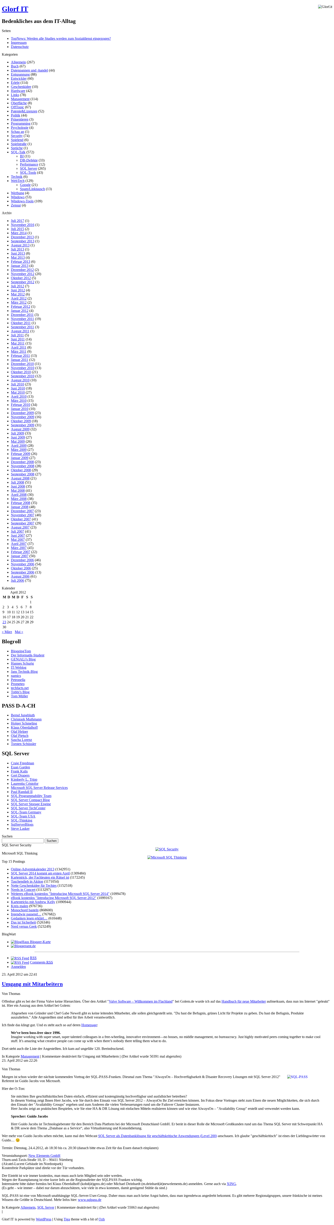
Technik (16, 177)
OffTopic (17, 107)
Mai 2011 (18, 343)
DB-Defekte (29, 160)
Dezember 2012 (22, 270)
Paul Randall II (21, 792)
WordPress (43, 1219)
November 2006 (22, 564)
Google (25, 185)
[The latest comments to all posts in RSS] (20, 962)
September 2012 (22, 282)
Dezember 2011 (22, 315)
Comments (41, 962)
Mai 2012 (18, 294)
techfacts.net (20, 688)
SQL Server (28, 168)
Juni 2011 (18, 339)
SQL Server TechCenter (28, 808)
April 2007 (19, 544)
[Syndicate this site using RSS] (20, 958)
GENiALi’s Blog (23, 659)
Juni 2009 (18, 437)
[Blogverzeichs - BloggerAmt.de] (23, 946)
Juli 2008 (17, 482)
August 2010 (20, 380)
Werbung (17, 193)
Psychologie (19, 127)
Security (17, 136)
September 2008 (22, 474)
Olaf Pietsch (19, 736)
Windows (18, 197)
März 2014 (19, 233)
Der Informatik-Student (27, 655)
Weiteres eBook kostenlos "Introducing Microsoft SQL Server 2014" (60, 894)
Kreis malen (19, 906)
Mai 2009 (18, 441)
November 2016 (22, 225)
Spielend (17, 140)
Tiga (67, 1219)
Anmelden (18, 967)
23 (4, 622)
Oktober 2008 (21, 470)
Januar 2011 (19, 360)
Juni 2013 (18, 253)
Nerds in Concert (23, 890)
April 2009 (19, 445)
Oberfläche (19, 103)
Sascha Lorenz (21, 740)
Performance (29, 164)
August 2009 (20, 429)
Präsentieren (19, 119)
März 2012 (19, 302)
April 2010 (19, 396)
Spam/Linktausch (32, 189)
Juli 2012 (17, 286)
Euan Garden (20, 767)
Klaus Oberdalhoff (24, 727)
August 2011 (20, 331)
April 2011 (18, 347)
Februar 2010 (20, 405)
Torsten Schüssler (23, 744)
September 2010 (22, 376)
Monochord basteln (25, 910)
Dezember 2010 (22, 364)
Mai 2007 (18, 540)
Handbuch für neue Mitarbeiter (244, 1001)
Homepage (89, 1025)
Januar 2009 (19, 458)
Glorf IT (15, 9)
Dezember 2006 (22, 560)
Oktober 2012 (21, 278)
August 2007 (20, 527)
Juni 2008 (18, 486)
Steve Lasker (20, 828)
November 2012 (22, 274)
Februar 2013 (20, 261)
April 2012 (19, 298)
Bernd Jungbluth (23, 715)
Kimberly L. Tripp (24, 779)
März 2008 (19, 499)
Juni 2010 (18, 388)
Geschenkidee (21, 87)
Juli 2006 (17, 580)
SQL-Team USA (23, 816)
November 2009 (22, 417)
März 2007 (19, 548)
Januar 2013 (19, 266)
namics (16, 676)
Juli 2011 (17, 335)
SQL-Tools (28, 172)
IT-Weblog (18, 667)
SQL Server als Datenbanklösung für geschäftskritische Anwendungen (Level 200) (157, 1136)
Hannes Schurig (22, 663)
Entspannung (20, 74)
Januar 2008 (19, 507)
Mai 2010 (18, 392)
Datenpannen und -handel (29, 70)
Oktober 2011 (21, 323)
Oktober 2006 (21, 568)
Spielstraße (19, 144)
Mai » (19, 632)
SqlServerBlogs (22, 824)
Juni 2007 (18, 535)
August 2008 (20, 478)
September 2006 (22, 572)
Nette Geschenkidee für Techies (34, 885)
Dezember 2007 (22, 511)
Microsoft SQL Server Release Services (39, 788)
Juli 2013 (17, 249)
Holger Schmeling (24, 723)
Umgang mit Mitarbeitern (32, 984)
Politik (15, 115)
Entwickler (19, 78)
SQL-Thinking (21, 820)
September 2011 (22, 327)
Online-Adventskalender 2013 (32, 869)
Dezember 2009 (22, 413)
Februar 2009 (20, 454)
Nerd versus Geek (24, 926)
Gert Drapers (20, 775)
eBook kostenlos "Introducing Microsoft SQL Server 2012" (53, 898)
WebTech (18, 181)
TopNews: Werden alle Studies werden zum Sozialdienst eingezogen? (61, 38)
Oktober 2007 (21, 519)
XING (231, 1184)
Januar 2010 (19, 409)
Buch (15, 66)
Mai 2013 (18, 257)
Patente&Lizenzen (24, 111)
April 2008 (19, 495)
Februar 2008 (20, 503)
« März (7, 632)
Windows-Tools (22, 201)
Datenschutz (20, 47)
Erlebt (15, 82)
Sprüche (17, 148)
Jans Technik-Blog (24, 671)
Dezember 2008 (22, 462)
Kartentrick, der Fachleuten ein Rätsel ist (40, 877)
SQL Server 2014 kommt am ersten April (40, 873)
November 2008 (22, 466)
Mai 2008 (18, 490)
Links (15, 95)
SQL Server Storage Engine (31, 804)
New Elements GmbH (44, 1156)
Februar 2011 (20, 356)
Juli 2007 (17, 531)
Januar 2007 (19, 556)
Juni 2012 (18, 290)
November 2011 (22, 319)
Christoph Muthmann (26, 719)
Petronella (18, 680)
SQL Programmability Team (31, 796)
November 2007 (22, 515)
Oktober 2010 (21, 372)
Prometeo (18, 684)
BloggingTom (21, 651)
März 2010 (19, 401)
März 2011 (18, 351)
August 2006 (20, 576)
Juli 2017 (17, 221)
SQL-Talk (18, 152)
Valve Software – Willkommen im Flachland (140, 1001)
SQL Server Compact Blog (30, 800)
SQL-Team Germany (26, 812)
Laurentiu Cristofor (24, 783)
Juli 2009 (17, 433)
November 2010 (22, 368)
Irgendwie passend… (26, 914)
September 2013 (22, 241)
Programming (20, 123)
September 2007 (22, 523)
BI (22, 156)
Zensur (16, 205)
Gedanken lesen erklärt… (29, 918)
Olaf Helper (19, 731)
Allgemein (18, 62)
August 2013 (20, 245)
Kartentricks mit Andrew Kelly (33, 902)
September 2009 (22, 425)
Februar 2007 (20, 552)
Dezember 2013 (22, 237)
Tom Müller (19, 696)
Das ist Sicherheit (23, 922)
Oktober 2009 (21, 421)
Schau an (17, 132)
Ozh (102, 1219)
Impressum (19, 43)
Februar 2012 (20, 306)
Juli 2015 (17, 229)
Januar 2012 (19, 311)
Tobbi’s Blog (20, 692)
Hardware (18, 91)
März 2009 (19, 450)
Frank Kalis (19, 771)
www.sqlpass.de (89, 1200)
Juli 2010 (17, 384)
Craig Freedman (22, 763)
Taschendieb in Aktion (27, 881)
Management (20, 99)
